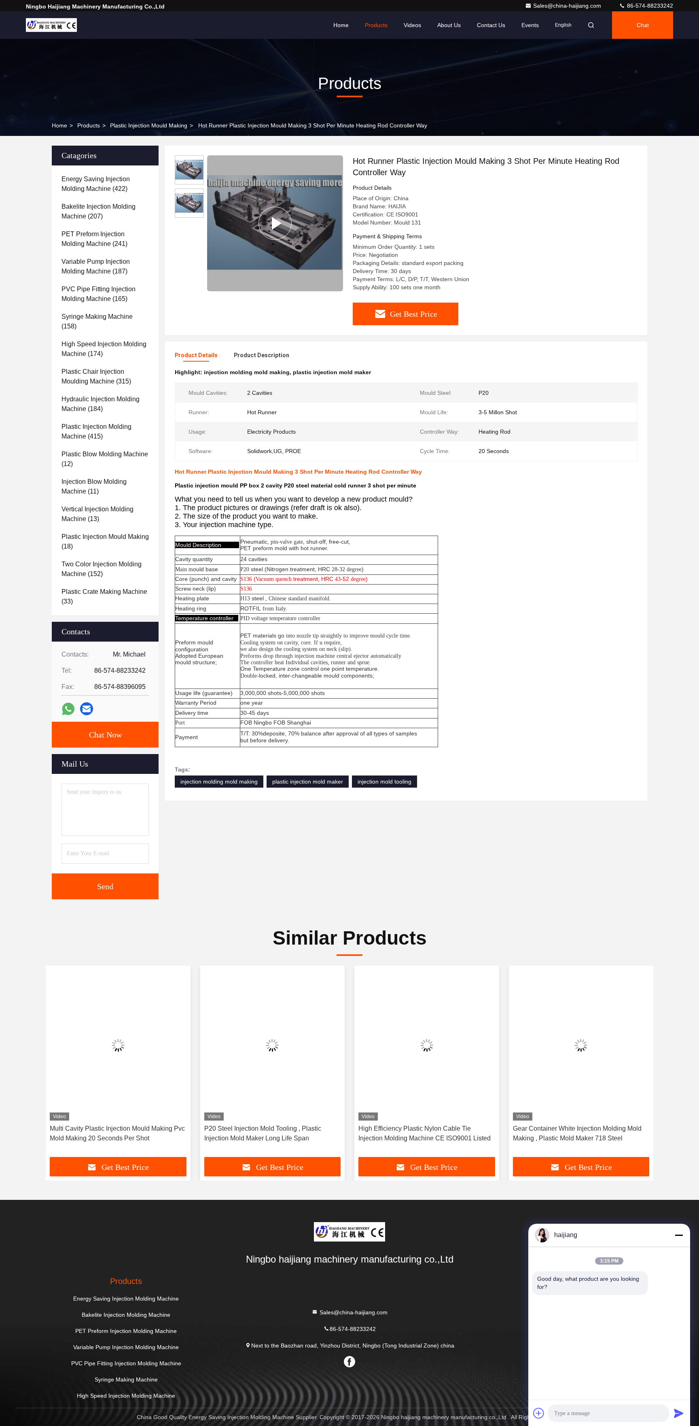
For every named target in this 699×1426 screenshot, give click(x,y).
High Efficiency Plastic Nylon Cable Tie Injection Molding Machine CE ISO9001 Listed (424, 1133)
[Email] (86, 708)
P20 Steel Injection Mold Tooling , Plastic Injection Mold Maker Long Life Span (262, 1133)
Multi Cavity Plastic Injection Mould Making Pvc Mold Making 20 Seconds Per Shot (117, 1133)
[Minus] (679, 1235)
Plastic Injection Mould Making (148, 125)
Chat (643, 25)
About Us (449, 25)
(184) (100, 404)
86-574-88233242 (649, 5)
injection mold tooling (384, 781)
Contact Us (491, 25)
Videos (412, 25)
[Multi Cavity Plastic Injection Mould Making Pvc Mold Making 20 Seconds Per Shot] (118, 1045)
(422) (95, 184)
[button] (60, 1064)
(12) (104, 459)
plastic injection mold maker (307, 781)
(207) (98, 211)
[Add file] (538, 1413)
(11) (94, 486)
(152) (101, 569)
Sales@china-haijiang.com (568, 5)
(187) (95, 266)
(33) (104, 596)
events (530, 25)
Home (341, 25)
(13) (97, 514)
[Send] (678, 1413)
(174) (103, 349)
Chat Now (105, 734)
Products (376, 25)
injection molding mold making (219, 781)
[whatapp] (68, 709)
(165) (98, 294)
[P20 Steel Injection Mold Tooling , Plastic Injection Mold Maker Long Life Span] (272, 1045)
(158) (97, 321)
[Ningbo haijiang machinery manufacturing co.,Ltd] (51, 25)
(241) (94, 239)
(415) (96, 431)
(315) (96, 376)
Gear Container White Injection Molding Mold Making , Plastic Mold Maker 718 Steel (577, 1133)
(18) (105, 541)
